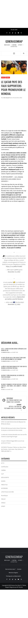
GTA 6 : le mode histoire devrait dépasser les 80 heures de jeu (13, 349)
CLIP (2, 474)
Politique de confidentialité (13, 576)
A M (3, 389)
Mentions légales (13, 572)
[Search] (23, 53)
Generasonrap (14, 41)
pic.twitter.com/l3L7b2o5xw (14, 299)
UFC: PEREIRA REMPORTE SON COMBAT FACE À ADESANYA (12, 179)
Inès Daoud (6, 97)
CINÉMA (3, 470)
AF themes (20, 587)
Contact (19, 569)
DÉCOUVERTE (5, 477)
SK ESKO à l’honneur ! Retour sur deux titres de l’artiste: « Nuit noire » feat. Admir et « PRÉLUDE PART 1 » (14, 386)
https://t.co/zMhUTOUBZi (14, 266)
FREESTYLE (4, 485)
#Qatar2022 (21, 297)
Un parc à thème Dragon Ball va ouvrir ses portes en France (12, 376)
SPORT (7, 77)
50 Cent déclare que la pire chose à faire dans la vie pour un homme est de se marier (13, 358)
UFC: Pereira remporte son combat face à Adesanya (14, 400)
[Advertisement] (14, 14)
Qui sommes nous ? (10, 569)
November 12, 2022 (14, 304)
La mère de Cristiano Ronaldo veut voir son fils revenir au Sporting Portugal (14, 367)
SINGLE (3, 503)
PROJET (3, 499)
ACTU (3, 77)
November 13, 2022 (14, 272)
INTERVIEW (4, 488)
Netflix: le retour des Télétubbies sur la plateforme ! (12, 407)
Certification (4, 467)
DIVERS (3, 481)
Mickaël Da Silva (6, 352)
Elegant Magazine (10, 587)
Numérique (4, 495)
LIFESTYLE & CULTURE (7, 492)
